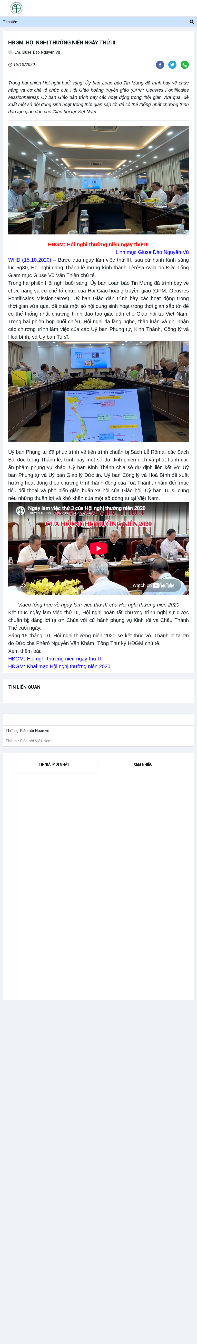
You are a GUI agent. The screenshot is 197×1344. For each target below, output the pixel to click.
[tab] (53, 764)
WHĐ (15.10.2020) (30, 260)
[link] (26, 731)
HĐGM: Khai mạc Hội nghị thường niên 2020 (59, 666)
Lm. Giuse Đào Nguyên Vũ (37, 52)
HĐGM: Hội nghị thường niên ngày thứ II (54, 658)
